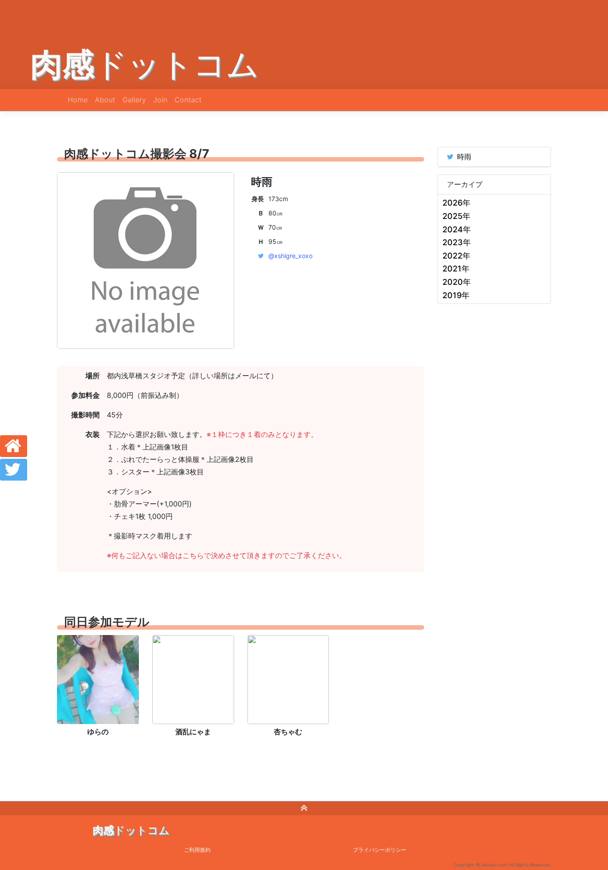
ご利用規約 (197, 849)
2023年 (456, 242)
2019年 (456, 295)
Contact (188, 99)
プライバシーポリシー (379, 849)
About (105, 99)
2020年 (456, 282)
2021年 (456, 268)
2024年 (456, 229)
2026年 (456, 202)
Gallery (134, 99)
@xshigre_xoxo (290, 255)
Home (78, 99)
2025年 (456, 216)
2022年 (456, 255)
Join (160, 99)
